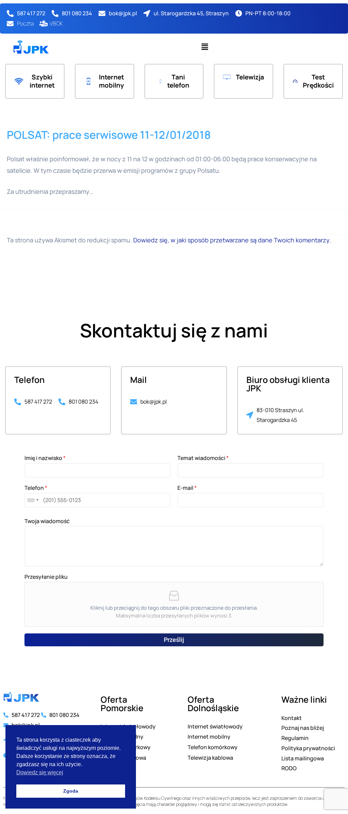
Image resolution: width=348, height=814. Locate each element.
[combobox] (32, 500)
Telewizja (250, 77)
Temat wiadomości (203, 458)
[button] (204, 47)
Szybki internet (42, 81)
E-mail (187, 488)
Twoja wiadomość (47, 521)
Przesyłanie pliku (46, 576)
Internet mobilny (111, 81)
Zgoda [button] (70, 791)
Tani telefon (178, 81)
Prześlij (174, 639)
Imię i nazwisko (45, 458)
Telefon (35, 488)
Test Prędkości (318, 81)
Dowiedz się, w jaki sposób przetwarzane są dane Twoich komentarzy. (232, 240)
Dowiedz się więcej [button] (39, 772)
